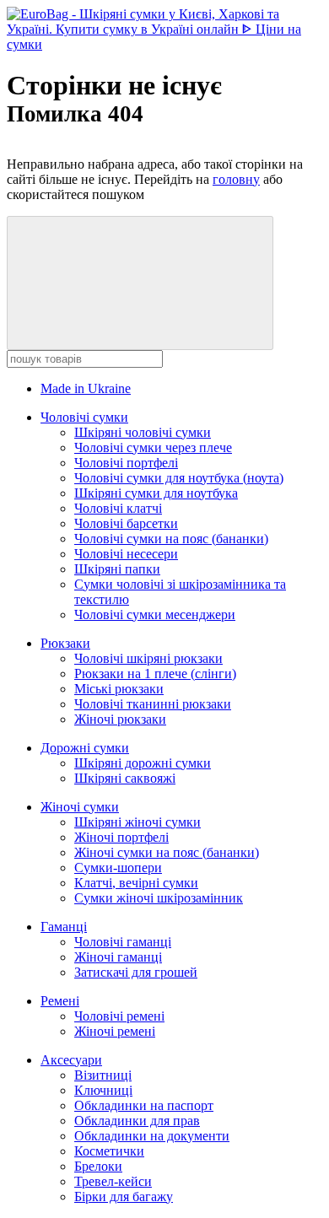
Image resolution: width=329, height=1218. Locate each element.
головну (236, 179)
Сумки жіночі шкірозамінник (158, 898)
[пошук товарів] (140, 283)
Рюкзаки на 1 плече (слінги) (155, 673)
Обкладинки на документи (151, 1136)
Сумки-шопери (118, 867)
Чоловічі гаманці (122, 942)
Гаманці (63, 926)
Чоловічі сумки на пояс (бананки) (171, 538)
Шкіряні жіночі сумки (137, 822)
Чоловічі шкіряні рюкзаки (148, 658)
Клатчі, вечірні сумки (136, 883)
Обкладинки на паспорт (143, 1105)
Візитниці (103, 1075)
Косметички (109, 1151)
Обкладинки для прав (137, 1120)
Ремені (59, 1001)
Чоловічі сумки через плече (153, 447)
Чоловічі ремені (119, 1016)
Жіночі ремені (114, 1031)
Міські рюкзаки (119, 689)
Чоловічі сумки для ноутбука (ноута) (178, 478)
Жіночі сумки (79, 807)
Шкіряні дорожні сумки (142, 763)
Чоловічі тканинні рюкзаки (152, 704)
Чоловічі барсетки (126, 523)
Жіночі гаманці (118, 957)
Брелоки (98, 1166)
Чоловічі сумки (84, 417)
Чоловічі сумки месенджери (154, 614)
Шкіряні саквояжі (124, 778)
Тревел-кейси (113, 1181)
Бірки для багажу (123, 1196)
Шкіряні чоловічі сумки (142, 432)
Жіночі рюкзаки (120, 719)
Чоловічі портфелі (126, 462)
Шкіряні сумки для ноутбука (156, 493)
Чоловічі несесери (126, 554)
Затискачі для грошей (135, 972)
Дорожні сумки (84, 748)
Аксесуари (71, 1060)
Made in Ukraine (85, 388)
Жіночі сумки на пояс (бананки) (166, 852)
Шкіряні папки (117, 569)
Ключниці (103, 1090)
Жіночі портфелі (121, 837)
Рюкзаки (65, 643)
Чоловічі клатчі (118, 508)
